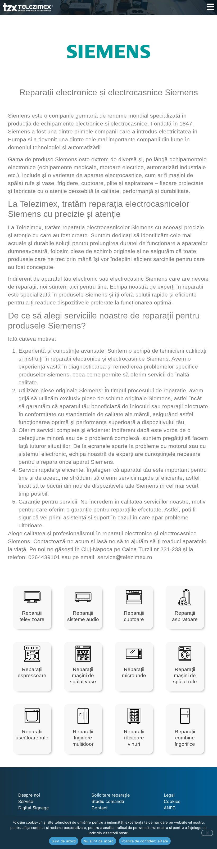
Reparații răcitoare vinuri (134, 738)
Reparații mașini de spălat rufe (185, 675)
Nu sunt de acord (99, 841)
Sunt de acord (64, 841)
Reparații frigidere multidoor (83, 738)
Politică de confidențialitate (144, 841)
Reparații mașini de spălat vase (83, 675)
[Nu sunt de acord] (207, 833)
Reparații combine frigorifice (185, 738)
